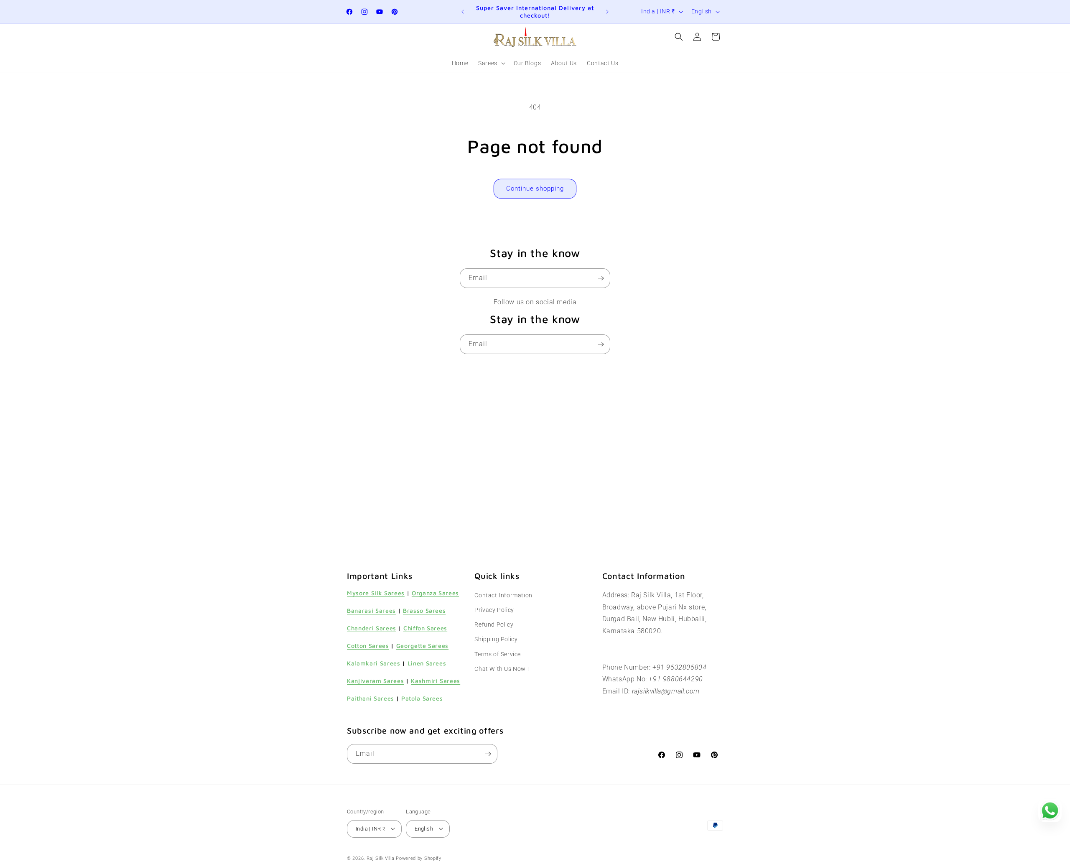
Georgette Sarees (422, 645)
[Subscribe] (600, 278)
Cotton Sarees (368, 645)
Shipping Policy (495, 639)
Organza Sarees (435, 592)
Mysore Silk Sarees (376, 592)
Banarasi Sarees (371, 610)
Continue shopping (535, 188)
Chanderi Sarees (371, 628)
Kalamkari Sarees (373, 663)
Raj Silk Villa (381, 858)
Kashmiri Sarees (435, 681)
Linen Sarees (427, 663)
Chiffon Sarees (425, 628)
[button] (491, 63)
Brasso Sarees (424, 610)
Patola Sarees (422, 698)
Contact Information (503, 595)
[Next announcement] (607, 12)
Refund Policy (493, 625)
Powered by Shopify (418, 858)
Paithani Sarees (370, 698)
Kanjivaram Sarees (375, 681)
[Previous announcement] (462, 12)
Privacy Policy (494, 610)
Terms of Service (497, 654)
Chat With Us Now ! (501, 668)
